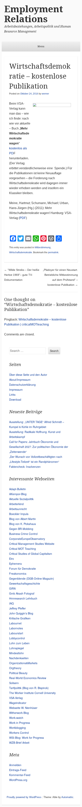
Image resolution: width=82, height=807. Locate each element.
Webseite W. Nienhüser (23, 708)
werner (45, 93)
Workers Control (19, 733)
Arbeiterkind (16, 504)
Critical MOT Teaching (22, 549)
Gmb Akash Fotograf (21, 593)
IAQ (11, 603)
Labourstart (16, 633)
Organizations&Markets (23, 663)
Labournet (15, 623)
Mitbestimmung (43, 247)
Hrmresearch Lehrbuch (23, 598)
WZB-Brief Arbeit (19, 742)
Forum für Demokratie (22, 568)
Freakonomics (17, 573)
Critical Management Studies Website (31, 544)
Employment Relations (33, 14)
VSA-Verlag (16, 698)
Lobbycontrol (17, 638)
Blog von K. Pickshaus (22, 524)
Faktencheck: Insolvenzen (25, 467)
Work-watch (16, 718)
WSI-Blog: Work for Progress (26, 737)
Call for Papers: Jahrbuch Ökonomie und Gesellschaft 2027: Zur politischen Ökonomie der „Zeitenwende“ (38, 447)
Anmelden (15, 765)
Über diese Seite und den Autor (28, 375)
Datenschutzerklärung (22, 384)
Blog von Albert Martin (22, 519)
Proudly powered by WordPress (24, 797)
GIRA (12, 588)
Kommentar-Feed (19, 775)
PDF (23, 218)
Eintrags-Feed (17, 770)
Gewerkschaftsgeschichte (24, 583)
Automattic (67, 797)
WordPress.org (18, 780)
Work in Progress (19, 723)
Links (12, 394)
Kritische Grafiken (20, 618)
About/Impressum (20, 380)
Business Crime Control (23, 534)
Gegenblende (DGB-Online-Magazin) (31, 578)
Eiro (11, 559)
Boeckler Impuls (18, 514)
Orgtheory (15, 668)
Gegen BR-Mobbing (21, 529)
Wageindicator (17, 703)
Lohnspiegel (16, 648)
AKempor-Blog (18, 494)
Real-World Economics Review (27, 678)
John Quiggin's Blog (21, 613)
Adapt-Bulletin (17, 489)
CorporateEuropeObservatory (27, 539)
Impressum (16, 389)
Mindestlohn (16, 653)
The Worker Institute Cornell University (32, 693)
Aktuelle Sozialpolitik (21, 499)
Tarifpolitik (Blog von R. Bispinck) (29, 688)
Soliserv (14, 683)
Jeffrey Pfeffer (17, 608)
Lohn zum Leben (19, 643)
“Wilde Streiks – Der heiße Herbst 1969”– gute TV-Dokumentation (21, 274)
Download (15, 399)
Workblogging (17, 728)
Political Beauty (18, 673)
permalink (53, 252)
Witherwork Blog (19, 713)
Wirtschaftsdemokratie (20, 252)
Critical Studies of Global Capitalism (30, 554)
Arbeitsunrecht (18, 509)
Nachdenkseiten (19, 658)
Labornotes (16, 628)
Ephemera (15, 563)
